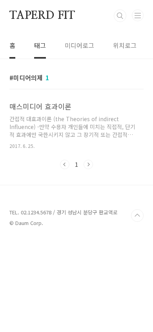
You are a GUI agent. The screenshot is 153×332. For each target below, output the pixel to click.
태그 (40, 45)
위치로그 (125, 45)
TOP (137, 215)
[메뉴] (138, 15)
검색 (120, 16)
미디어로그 (79, 45)
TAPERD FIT (42, 15)
